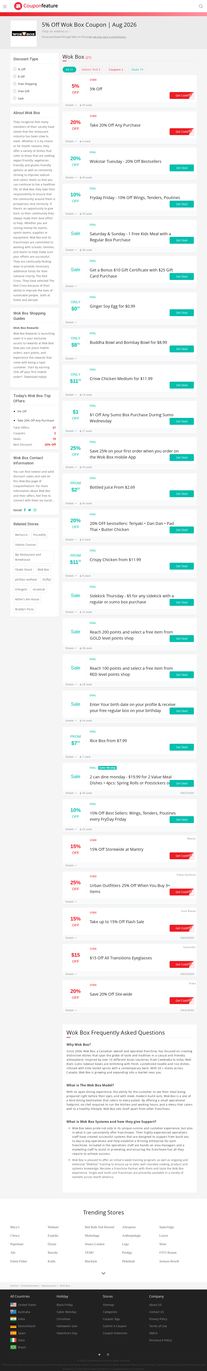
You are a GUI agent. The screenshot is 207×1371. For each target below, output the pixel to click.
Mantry (191, 838)
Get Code (184, 95)
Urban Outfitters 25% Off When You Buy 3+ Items (130, 888)
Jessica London (95, 1244)
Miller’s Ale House (27, 599)
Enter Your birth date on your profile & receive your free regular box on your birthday (132, 707)
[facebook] (24, 510)
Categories (110, 1312)
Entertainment (30, 1285)
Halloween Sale (67, 1326)
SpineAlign (166, 1227)
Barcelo (53, 1252)
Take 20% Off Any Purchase (115, 125)
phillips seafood (26, 579)
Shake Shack (23, 569)
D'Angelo (21, 589)
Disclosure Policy (160, 1340)
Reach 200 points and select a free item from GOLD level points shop (131, 635)
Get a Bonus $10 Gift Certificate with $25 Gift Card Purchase (131, 273)
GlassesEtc (189, 947)
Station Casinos (25, 545)
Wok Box (43, 569)
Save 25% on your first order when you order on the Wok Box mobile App (134, 454)
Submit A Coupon (115, 1326)
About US (155, 1305)
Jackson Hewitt (169, 1261)
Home (14, 1285)
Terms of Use (158, 1326)
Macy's (14, 1227)
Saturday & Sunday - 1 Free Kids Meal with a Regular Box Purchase (130, 237)
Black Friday (65, 1305)
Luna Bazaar (188, 910)
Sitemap (108, 1305)
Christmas (63, 1319)
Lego (125, 1244)
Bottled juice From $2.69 (112, 487)
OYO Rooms (167, 1252)
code (93, 79)
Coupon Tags (111, 1319)
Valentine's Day (67, 1333)
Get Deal (182, 168)
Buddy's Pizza (24, 609)
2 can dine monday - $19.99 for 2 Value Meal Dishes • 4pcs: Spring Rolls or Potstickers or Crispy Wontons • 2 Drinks (131, 780)
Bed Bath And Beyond (99, 1227)
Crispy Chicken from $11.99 (115, 559)
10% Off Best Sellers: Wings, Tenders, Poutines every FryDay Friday (133, 816)
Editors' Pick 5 (91, 69)
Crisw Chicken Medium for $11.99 (121, 378)
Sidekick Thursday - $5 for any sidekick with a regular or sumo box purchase (132, 599)
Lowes (163, 1235)
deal (93, 152)
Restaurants (49, 1285)
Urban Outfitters (186, 874)
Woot (162, 1244)
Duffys (46, 579)
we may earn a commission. (109, 37)
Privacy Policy (158, 1319)
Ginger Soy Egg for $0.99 (112, 306)
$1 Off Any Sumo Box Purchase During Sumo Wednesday (131, 418)
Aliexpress (129, 1227)
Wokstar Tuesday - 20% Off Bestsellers (126, 161)
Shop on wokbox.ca (55, 31)
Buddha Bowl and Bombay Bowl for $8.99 (128, 342)
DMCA (153, 1333)
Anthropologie (131, 1235)
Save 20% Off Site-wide (111, 994)
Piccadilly (39, 535)
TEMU (89, 1252)
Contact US (156, 1312)
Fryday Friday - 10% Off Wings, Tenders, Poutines (135, 197)
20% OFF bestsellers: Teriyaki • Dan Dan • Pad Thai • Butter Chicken (132, 526)
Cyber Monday (66, 1312)
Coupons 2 (116, 69)
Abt (12, 1252)
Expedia (53, 1235)
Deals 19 (137, 69)
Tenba (192, 983)
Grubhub (39, 589)
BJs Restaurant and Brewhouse (28, 557)
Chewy (15, 1235)
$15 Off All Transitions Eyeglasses (121, 958)
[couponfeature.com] (36, 6)
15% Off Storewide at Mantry (116, 849)
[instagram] (35, 510)
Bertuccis (21, 535)
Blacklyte (91, 1261)
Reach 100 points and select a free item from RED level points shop (131, 671)
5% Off (96, 89)
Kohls (51, 1261)
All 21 (69, 69)
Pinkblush (128, 1261)
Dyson (52, 1244)
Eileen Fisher (18, 1261)
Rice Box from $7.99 (108, 740)
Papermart (16, 1244)
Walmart (53, 1227)
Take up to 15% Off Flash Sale (117, 921)
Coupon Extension (115, 1333)
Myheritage (92, 1235)
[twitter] (29, 510)
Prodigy (127, 1252)
